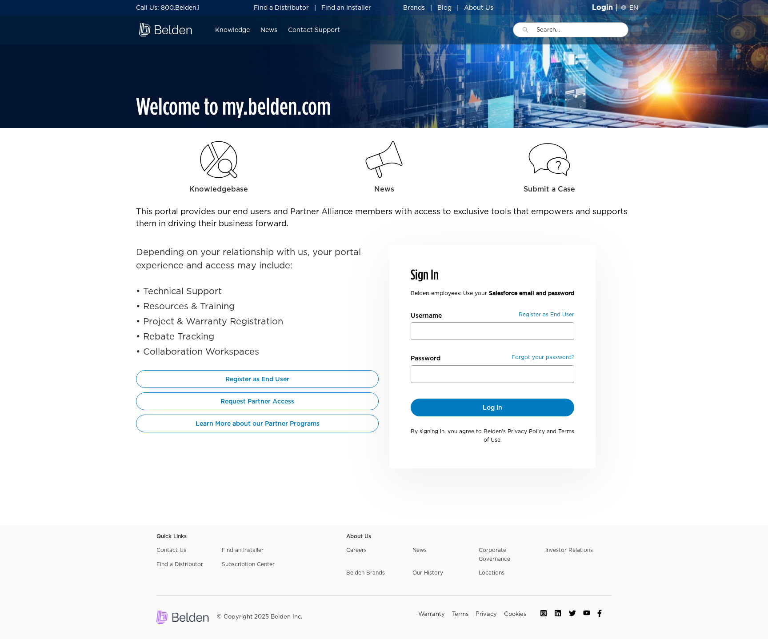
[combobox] (582, 30)
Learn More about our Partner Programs (258, 423)
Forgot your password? (543, 357)
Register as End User (257, 379)
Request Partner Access (257, 401)
